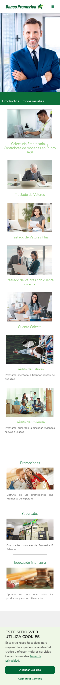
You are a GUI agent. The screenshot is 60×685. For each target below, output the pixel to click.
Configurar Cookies (30, 679)
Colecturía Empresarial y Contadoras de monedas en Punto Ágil (30, 148)
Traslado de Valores (30, 194)
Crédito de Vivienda (30, 422)
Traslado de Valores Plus (30, 237)
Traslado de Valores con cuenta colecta (30, 282)
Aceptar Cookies (30, 670)
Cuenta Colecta (30, 327)
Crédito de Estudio (30, 369)
